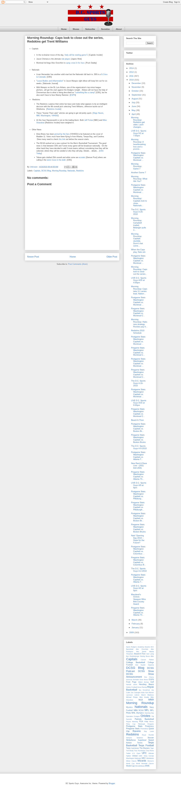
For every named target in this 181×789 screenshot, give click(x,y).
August (135, 98)
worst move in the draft (56, 160)
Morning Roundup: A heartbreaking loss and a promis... (138, 144)
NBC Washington (43, 115)
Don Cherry (149, 677)
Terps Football (146, 745)
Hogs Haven (98, 113)
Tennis (140, 743)
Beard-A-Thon (137, 420)
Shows (76, 29)
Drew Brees (144, 679)
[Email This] (65, 167)
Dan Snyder (140, 665)
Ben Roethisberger (132, 656)
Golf (152, 682)
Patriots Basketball (144, 719)
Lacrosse (129, 695)
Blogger (112, 783)
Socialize (105, 29)
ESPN (72, 95)
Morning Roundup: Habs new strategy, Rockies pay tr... (139, 323)
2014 (131, 68)
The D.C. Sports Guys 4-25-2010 (138, 211)
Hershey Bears (146, 684)
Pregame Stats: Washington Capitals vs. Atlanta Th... (138, 475)
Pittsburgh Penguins (146, 724)
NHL (133, 713)
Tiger (152, 748)
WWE (147, 766)
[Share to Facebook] (73, 167)
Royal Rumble (148, 735)
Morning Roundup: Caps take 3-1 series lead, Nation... (139, 290)
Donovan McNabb (132, 679)
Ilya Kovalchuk (144, 690)
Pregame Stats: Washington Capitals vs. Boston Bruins (138, 438)
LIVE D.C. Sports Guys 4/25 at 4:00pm (138, 280)
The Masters (144, 748)
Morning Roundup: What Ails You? (139, 178)
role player (65, 59)
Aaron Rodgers (131, 647)
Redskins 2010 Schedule (137, 331)
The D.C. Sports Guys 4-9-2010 (139, 447)
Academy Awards (144, 647)
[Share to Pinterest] (76, 167)
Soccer (151, 737)
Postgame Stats (134, 726)
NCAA (141, 710)
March (135, 620)
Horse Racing (142, 687)
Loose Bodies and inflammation (50, 81)
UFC (144, 753)
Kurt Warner (149, 692)
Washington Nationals (133, 758)
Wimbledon (150, 758)
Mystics (129, 707)
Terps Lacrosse (132, 748)
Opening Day (149, 713)
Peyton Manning (132, 721)
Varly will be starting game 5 (76, 55)
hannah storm (131, 684)
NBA (136, 710)
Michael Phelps (132, 697)
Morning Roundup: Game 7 (136, 166)
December (137, 83)
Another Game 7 (138, 172)
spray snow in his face (75, 63)
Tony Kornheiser (139, 750)
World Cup (130, 766)
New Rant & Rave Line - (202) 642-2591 (139, 465)
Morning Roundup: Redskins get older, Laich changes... (138, 122)
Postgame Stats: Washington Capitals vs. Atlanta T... (138, 455)
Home (64, 29)
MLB (141, 700)
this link (62, 139)
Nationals (71, 171)
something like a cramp (84, 92)
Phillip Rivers (149, 721)
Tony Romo (150, 750)
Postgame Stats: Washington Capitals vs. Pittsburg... (138, 495)
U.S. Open (136, 753)
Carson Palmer (147, 659)
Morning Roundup (59, 171)
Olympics (140, 713)
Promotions (144, 728)
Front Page (131, 682)
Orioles (145, 716)
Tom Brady (130, 750)
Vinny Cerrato (149, 756)
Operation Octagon (133, 716)
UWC (140, 756)
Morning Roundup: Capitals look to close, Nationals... (139, 201)
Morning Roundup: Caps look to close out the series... (139, 270)
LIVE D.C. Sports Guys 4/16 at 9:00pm (138, 402)
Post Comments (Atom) (78, 264)
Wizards (141, 760)
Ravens (137, 731)
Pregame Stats (133, 728)
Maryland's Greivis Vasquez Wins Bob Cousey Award (138, 599)
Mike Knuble (144, 697)
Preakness (149, 726)
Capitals (37, 171)
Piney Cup (130, 724)
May (134, 110)
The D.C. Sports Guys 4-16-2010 (138, 383)
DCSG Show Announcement (140, 675)
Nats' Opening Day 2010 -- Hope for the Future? (137, 539)
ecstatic (82, 157)
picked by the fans (62, 134)
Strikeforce (131, 740)
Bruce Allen (150, 656)
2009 (131, 632)
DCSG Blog (46, 171)
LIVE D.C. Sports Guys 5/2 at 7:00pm (138, 133)
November (137, 87)
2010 (131, 80)
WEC (144, 758)
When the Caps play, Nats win (138, 250)
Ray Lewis (149, 731)
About (119, 29)
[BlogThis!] (68, 167)
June (134, 106)
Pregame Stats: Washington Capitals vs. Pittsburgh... (138, 506)
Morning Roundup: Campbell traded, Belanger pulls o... (138, 224)
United (134, 756)
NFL (147, 710)
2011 (131, 76)
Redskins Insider (54, 109)
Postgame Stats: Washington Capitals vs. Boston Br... (138, 427)
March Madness (147, 695)
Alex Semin (141, 651)
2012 (131, 72)
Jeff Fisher (88, 120)
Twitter (128, 753)
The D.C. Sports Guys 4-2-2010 (139, 569)
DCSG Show (146, 671)
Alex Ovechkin (142, 649)
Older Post (111, 256)
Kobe (143, 692)
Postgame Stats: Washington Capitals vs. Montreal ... (138, 156)
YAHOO (54, 115)
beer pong (150, 654)
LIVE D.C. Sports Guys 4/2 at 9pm (138, 588)
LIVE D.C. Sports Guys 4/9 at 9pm (138, 485)
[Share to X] (70, 167)
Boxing (142, 656)
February (136, 623)
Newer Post (33, 256)
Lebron (136, 695)
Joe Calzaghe (135, 692)
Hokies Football (131, 687)
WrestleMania (140, 766)
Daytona (151, 665)
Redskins (80, 171)
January (135, 627)
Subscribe (90, 29)
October (135, 91)
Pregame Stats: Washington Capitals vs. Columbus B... (138, 561)
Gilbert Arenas (143, 682)
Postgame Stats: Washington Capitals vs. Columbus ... (138, 550)
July (134, 102)
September (137, 95)
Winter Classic (131, 761)
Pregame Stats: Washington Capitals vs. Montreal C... (138, 312)
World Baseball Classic (145, 763)
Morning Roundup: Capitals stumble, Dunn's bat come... (137, 240)
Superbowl (142, 740)
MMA (151, 699)
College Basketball (135, 662)
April (134, 114)
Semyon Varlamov (134, 738)
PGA (141, 722)
